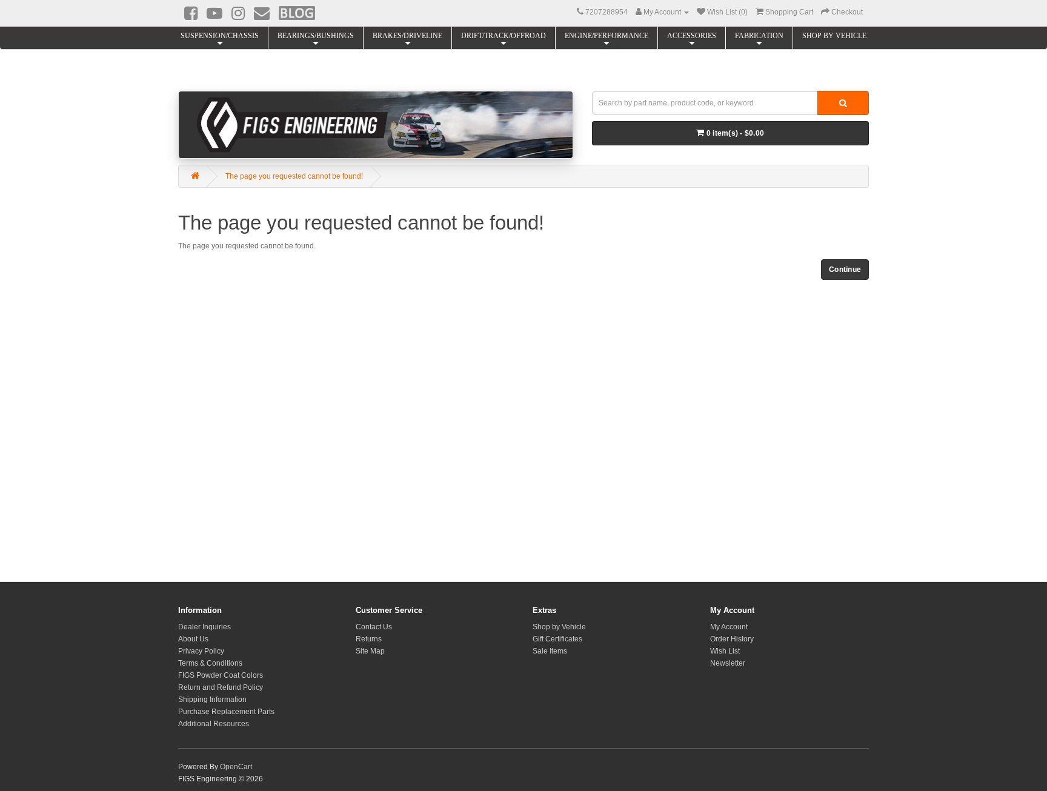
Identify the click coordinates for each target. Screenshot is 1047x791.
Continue (845, 269)
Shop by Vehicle (559, 627)
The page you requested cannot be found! (294, 176)
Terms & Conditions (210, 663)
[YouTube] (214, 13)
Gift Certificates (557, 639)
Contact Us (374, 627)
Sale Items (550, 651)
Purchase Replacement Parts (226, 711)
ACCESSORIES (691, 35)
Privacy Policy (201, 651)
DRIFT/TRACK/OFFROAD (503, 35)
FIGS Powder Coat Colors (220, 675)
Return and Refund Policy (220, 687)
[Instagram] (238, 13)
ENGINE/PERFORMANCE (606, 35)
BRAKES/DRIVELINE (407, 35)
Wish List (725, 651)
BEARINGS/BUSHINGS (316, 35)
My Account (729, 627)
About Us (193, 639)
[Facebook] (191, 13)
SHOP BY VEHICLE (834, 35)
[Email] (262, 13)
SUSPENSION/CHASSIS (220, 35)
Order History (732, 639)
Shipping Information (212, 699)
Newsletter (727, 663)
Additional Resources (213, 724)
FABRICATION (759, 35)
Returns (369, 639)
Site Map (370, 651)
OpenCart (236, 767)
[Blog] (297, 12)
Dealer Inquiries (204, 627)
